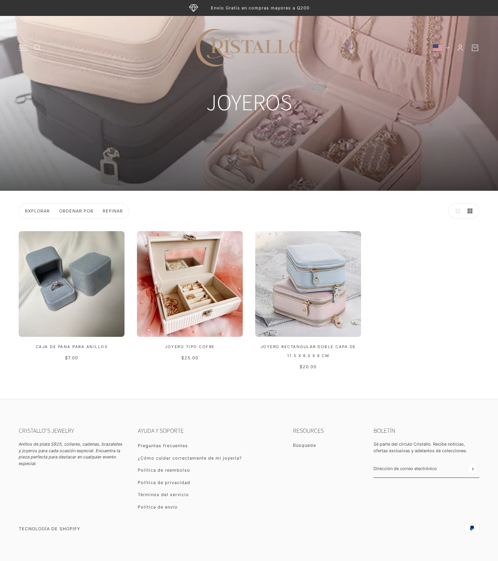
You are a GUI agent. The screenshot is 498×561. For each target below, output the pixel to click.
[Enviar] (472, 468)
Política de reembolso (164, 470)
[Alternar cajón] (23, 48)
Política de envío (158, 507)
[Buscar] (37, 48)
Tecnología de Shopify (49, 528)
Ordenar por (76, 211)
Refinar (113, 211)
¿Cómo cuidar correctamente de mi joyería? (190, 458)
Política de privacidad (164, 482)
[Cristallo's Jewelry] (249, 47)
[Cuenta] (460, 48)
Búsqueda (304, 445)
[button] (456, 211)
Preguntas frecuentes (163, 445)
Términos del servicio (163, 494)
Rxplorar (37, 211)
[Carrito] (475, 48)
